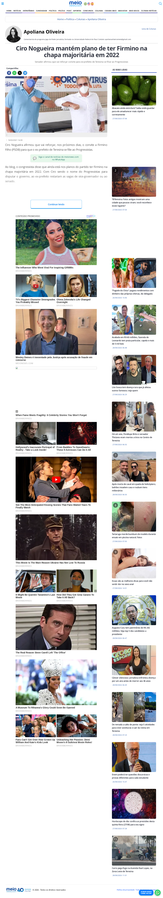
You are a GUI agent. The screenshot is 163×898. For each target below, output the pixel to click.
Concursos (88, 11)
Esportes (77, 11)
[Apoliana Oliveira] (13, 42)
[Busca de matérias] (160, 4)
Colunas (99, 11)
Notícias (17, 11)
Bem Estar (122, 11)
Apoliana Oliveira (96, 19)
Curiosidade (41, 11)
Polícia (61, 11)
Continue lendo (56, 204)
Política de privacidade (125, 890)
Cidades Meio (110, 11)
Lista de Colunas (149, 29)
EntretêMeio (28, 11)
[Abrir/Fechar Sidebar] (2, 3)
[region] (134, 145)
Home (8, 11)
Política (52, 11)
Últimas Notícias (149, 11)
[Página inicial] (75, 4)
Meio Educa (134, 11)
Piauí (69, 11)
